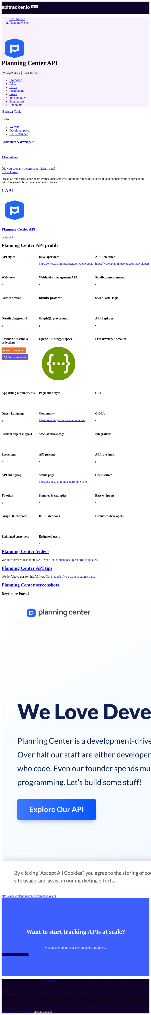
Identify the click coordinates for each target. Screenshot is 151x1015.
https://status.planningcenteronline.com (63, 481)
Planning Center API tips (27, 568)
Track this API (31, 73)
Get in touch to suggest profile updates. (73, 559)
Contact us (7, 1011)
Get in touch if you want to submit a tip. (70, 576)
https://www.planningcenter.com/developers (66, 263)
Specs (13, 94)
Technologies (17, 97)
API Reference (18, 134)
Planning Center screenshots (30, 584)
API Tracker (17, 19)
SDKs (13, 87)
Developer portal (19, 130)
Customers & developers (18, 142)
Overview (15, 80)
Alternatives (16, 101)
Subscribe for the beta (15, 954)
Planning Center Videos (25, 551)
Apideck (50, 980)
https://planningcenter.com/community (62, 420)
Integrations (16, 90)
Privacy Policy (23, 1011)
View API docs (11, 73)
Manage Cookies (42, 1011)
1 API (7, 190)
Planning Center (19, 22)
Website (14, 127)
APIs (12, 83)
